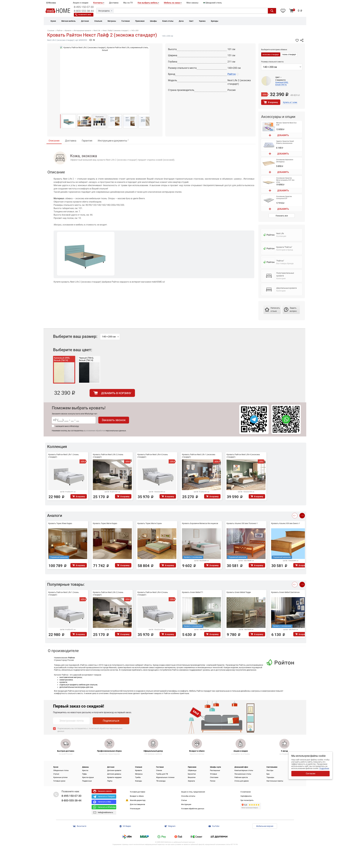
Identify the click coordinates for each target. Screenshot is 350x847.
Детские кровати (114, 770)
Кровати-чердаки (114, 777)
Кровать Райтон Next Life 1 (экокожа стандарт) (198, 455)
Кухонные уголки (60, 777)
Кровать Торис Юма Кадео (60, 523)
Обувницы (192, 770)
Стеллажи (214, 777)
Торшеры (270, 777)
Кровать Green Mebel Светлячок (285, 592)
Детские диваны (114, 774)
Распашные (215, 770)
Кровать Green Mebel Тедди (239, 592)
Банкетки (192, 774)
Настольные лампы (274, 781)
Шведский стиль (213, 3)
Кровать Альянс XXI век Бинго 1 (285, 523)
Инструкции (186, 804)
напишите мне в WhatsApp (67, 426)
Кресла (85, 770)
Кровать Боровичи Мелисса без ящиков (200, 523)
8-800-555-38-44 (84, 11)
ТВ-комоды (161, 781)
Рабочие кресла (241, 777)
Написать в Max (104, 802)
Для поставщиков (137, 804)
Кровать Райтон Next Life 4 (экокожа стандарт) (243, 455)
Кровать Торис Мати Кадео (105, 523)
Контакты (98, 3)
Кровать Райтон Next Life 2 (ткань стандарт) (108, 455)
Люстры (269, 770)
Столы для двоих (241, 781)
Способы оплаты (188, 796)
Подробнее (324, 768)
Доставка (113, 3)
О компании (245, 792)
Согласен (310, 773)
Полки (212, 781)
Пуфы (84, 774)
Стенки (159, 770)
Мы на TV (128, 3)
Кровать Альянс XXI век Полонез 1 (242, 523)
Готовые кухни (59, 781)
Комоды (138, 781)
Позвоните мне (84, 15)
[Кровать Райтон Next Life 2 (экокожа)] (69, 121)
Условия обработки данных (192, 809)
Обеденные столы (61, 770)
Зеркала (191, 781)
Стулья (56, 774)
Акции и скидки (80, 3)
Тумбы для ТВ (162, 774)
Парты (109, 781)
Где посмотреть (246, 800)
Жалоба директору (137, 800)
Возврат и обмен (137, 796)
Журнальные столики (165, 777)
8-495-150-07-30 (84, 7)
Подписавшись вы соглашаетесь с (89, 729)
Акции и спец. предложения (193, 792)
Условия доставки (137, 792)
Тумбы (138, 777)
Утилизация (135, 809)
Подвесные (87, 781)
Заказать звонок (114, 420)
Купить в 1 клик (290, 102)
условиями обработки (95, 431)
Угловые (213, 774)
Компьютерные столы (243, 770)
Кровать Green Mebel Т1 (192, 592)
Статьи (184, 800)
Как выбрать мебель (148, 3)
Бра (267, 774)
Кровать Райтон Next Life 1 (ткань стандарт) (63, 455)
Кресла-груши (88, 777)
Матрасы (139, 774)
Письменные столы (242, 774)
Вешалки (192, 777)
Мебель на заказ (172, 3)
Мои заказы (192, 3)
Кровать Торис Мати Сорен (149, 523)
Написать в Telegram (106, 796)
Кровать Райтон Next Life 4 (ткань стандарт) (152, 455)
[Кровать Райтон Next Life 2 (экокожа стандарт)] (84, 121)
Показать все (282, 216)
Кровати (138, 770)
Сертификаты (246, 796)
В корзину (273, 102)
